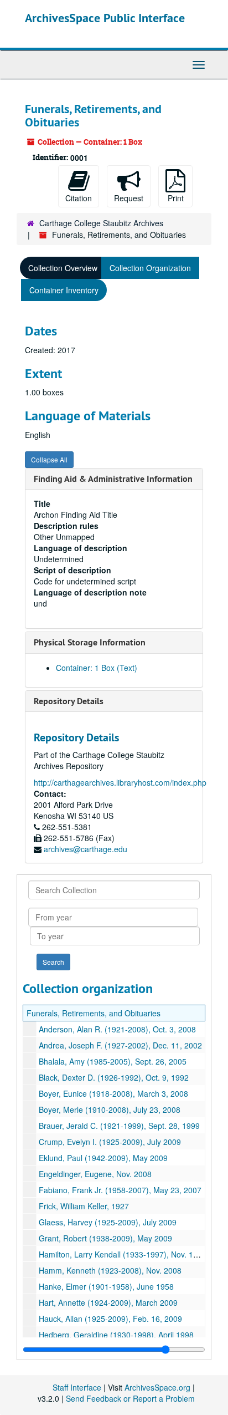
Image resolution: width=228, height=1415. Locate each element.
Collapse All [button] (49, 459)
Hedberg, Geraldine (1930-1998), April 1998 (116, 1334)
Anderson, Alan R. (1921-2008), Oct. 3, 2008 (117, 1029)
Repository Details (68, 701)
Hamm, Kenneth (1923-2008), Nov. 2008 (110, 1270)
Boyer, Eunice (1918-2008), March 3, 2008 (113, 1093)
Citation (78, 197)
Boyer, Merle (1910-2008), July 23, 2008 (109, 1109)
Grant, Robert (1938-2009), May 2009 (105, 1238)
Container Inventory (64, 290)
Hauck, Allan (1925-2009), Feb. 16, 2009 (110, 1318)
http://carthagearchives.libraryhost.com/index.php (120, 782)
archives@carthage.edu (85, 848)
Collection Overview (62, 267)
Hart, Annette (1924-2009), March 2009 (108, 1302)
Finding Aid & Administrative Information (113, 479)
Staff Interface (77, 1387)
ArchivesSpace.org (157, 1387)
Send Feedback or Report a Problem (130, 1398)
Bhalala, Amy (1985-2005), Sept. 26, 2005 (112, 1061)
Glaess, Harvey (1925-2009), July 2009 (108, 1222)
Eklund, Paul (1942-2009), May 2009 (103, 1157)
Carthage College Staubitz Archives (101, 222)
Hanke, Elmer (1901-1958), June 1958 (106, 1286)
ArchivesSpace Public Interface (105, 18)
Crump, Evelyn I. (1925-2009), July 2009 (110, 1141)
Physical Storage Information (90, 642)
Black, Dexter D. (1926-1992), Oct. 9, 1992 (114, 1077)
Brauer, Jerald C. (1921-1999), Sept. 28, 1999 (119, 1125)
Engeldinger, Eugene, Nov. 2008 (95, 1173)
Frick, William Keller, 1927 (84, 1206)
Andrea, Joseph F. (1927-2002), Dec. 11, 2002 (120, 1045)
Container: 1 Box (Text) (96, 667)
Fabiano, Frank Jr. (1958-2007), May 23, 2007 (120, 1189)
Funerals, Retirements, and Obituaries (93, 1013)
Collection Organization (150, 267)
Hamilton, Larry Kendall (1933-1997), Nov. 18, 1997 (129, 1254)
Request (128, 197)
